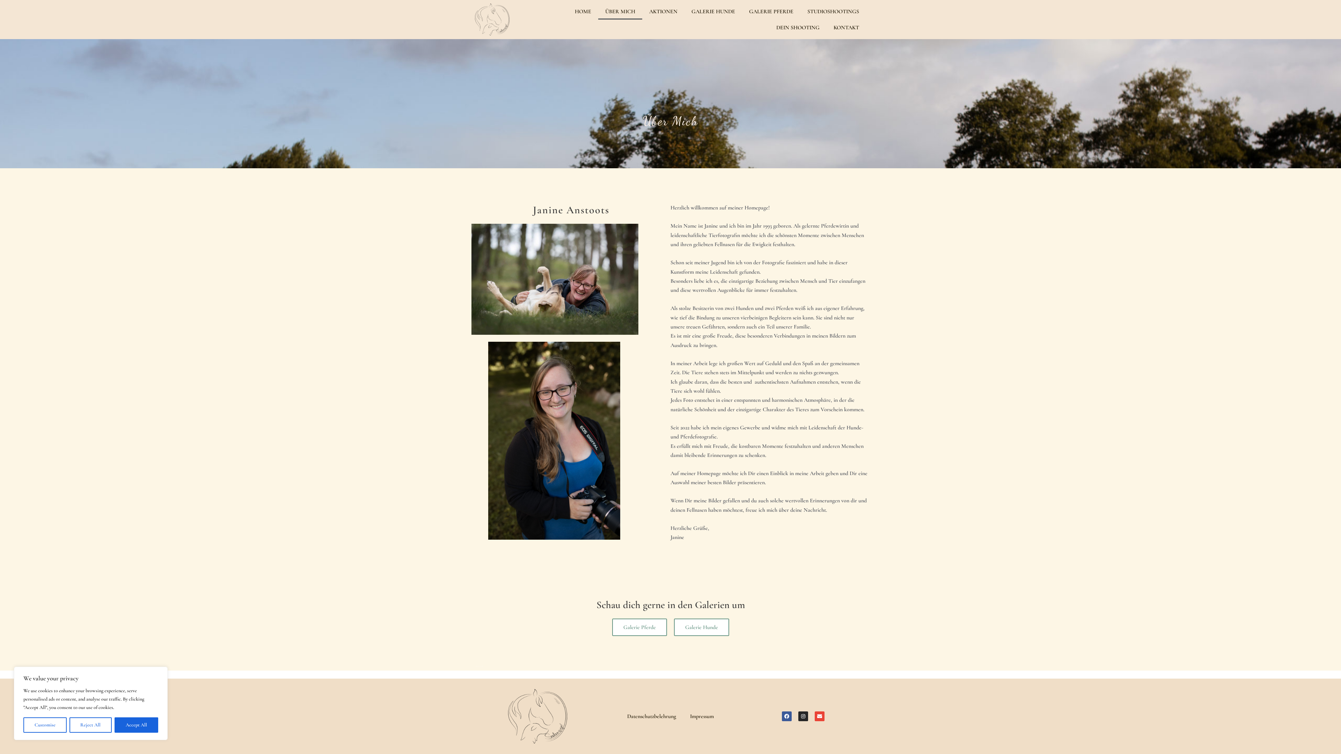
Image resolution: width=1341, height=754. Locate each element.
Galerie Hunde (713, 11)
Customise (45, 725)
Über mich (620, 11)
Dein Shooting (798, 27)
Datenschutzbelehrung (651, 716)
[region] (91, 703)
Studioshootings (833, 11)
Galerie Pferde (771, 11)
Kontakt (846, 27)
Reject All (90, 725)
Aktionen (663, 11)
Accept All (136, 725)
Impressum (702, 716)
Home (583, 11)
